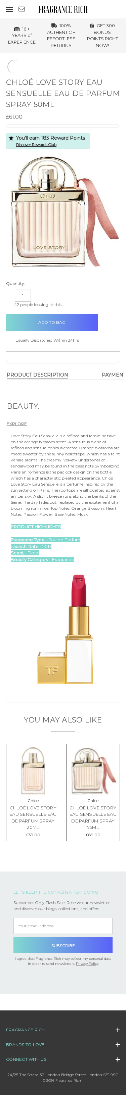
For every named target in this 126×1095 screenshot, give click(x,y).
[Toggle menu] (9, 9)
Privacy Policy (87, 963)
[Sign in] (111, 9)
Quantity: (15, 283)
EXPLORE (17, 423)
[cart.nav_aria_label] (121, 9)
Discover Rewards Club (36, 144)
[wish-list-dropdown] (109, 319)
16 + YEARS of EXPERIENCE (22, 35)
